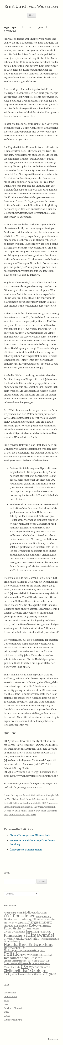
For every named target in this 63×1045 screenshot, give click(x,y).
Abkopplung (10, 912)
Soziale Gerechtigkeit (14, 960)
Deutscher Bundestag (18, 919)
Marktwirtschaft (26, 938)
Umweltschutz (12, 967)
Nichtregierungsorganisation (21, 950)
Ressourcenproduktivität (23, 958)
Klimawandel (40, 935)
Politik (11, 954)
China (43, 912)
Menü (31, 15)
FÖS (6, 1004)
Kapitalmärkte (43, 931)
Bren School (10, 992)
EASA (6, 1000)
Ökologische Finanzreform (26, 849)
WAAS (7, 1015)
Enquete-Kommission (16, 925)
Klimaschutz (27, 810)
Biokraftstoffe (34, 802)
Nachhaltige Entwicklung (28, 944)
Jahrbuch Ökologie (13, 1008)
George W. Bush (12, 810)
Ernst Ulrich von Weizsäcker (32, 6)
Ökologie (38, 970)
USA (28, 814)
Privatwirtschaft (30, 955)
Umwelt (29, 799)
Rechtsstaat (46, 955)
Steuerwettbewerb (41, 963)
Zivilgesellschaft (17, 970)
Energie (50, 795)
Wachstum (36, 967)
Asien (19, 912)
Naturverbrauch (15, 948)
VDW (6, 1012)
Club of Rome (10, 996)
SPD (48, 960)
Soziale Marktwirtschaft (35, 961)
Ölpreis (51, 974)
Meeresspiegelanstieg (48, 939)
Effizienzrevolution (44, 919)
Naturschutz (40, 810)
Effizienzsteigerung (15, 922)
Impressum (53, 1039)
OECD (42, 950)
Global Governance (14, 931)
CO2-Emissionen (50, 802)
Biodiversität (31, 912)
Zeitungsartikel (41, 799)
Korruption (9, 939)
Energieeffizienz (39, 922)
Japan (30, 931)
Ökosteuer (40, 974)
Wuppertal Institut (13, 1019)
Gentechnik (49, 806)
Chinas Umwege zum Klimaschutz (30, 835)
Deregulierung (43, 916)
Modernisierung (12, 941)
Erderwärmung (40, 925)
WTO (33, 814)
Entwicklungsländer (13, 806)
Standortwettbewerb (17, 963)
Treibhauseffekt (17, 814)
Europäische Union (33, 806)
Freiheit (35, 928)
